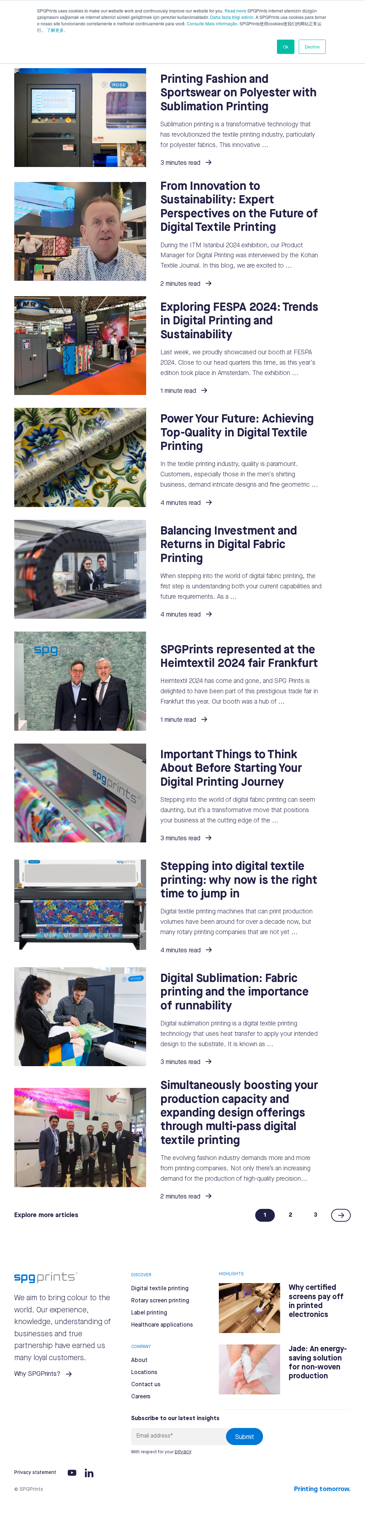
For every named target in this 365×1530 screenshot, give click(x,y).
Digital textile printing (160, 1288)
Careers (140, 1396)
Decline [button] (312, 47)
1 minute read (178, 391)
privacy (183, 1452)
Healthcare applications (162, 1325)
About (139, 1360)
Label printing (149, 1312)
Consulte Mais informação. (212, 23)
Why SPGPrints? (37, 1374)
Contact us (145, 1384)
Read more (235, 10)
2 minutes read (180, 284)
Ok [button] (285, 47)
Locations (144, 1372)
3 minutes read (180, 163)
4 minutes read (180, 503)
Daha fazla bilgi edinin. (232, 17)
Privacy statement (35, 1472)
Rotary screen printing (160, 1300)
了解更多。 (57, 30)
